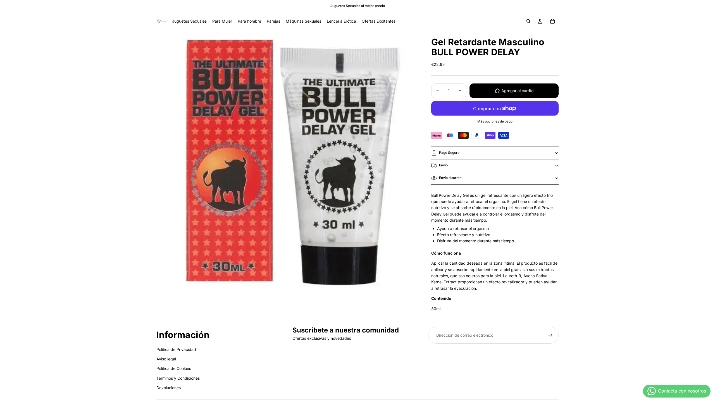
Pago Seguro (449, 152)
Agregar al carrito (517, 90)
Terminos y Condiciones (178, 378)
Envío (443, 165)
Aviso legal (166, 358)
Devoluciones (168, 387)
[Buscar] (528, 21)
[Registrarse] (550, 335)
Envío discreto (450, 178)
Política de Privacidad (176, 349)
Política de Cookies (173, 368)
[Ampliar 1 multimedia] (287, 161)
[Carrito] (552, 21)
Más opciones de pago (495, 121)
